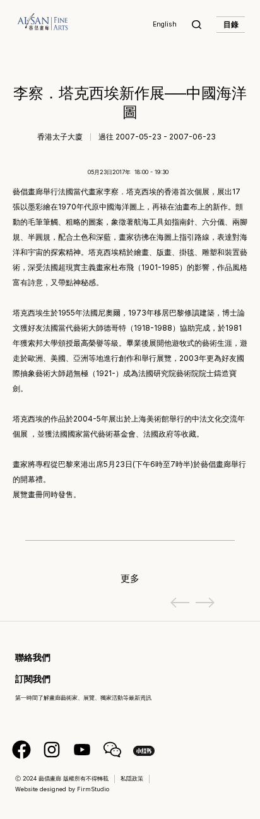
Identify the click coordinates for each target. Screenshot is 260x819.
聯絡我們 (32, 657)
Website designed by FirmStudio (62, 789)
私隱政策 (132, 778)
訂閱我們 (32, 678)
